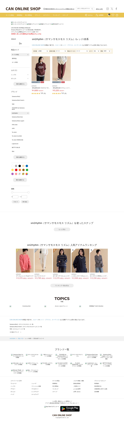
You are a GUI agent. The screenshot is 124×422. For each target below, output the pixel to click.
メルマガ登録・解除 (78, 380)
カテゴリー (46, 15)
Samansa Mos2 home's (18, 100)
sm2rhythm (15, 113)
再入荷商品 (28, 15)
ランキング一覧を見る (62, 285)
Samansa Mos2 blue (17, 117)
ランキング (56, 15)
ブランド (37, 15)
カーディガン (78, 45)
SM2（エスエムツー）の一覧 (17, 329)
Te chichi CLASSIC (17, 136)
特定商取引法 (97, 386)
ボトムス (13, 391)
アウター (13, 389)
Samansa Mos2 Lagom (18, 121)
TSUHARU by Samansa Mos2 (18, 108)
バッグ (12, 394)
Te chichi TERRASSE (17, 140)
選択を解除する (20, 84)
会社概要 (96, 391)
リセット (15, 201)
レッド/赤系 (28, 338)
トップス (13, 386)
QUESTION (117, 15)
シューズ (34, 383)
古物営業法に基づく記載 (100, 389)
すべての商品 (10, 15)
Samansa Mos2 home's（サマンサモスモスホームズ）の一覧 (26, 326)
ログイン (90, 15)
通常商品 (14, 58)
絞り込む (25, 201)
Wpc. (13, 151)
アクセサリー (35, 389)
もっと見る (62, 229)
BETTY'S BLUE (16, 147)
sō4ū (13, 128)
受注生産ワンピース (39, 338)
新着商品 (19, 15)
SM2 (13, 104)
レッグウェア (35, 391)
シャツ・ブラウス (67, 45)
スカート (58, 45)
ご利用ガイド (76, 386)
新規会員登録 (76, 383)
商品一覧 (20, 338)
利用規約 (96, 383)
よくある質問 (76, 389)
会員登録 (101, 15)
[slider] (12, 192)
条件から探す (99, 9)
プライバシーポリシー (100, 380)
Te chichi (14, 132)
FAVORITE (113, 15)
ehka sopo (14, 124)
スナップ (65, 15)
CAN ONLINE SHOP (38, 45)
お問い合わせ (76, 391)
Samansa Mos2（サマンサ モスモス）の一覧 (21, 324)
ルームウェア (35, 394)
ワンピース (13, 383)
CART (108, 14)
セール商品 (15, 62)
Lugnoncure (15, 143)
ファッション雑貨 (36, 386)
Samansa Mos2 (16, 96)
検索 (92, 8)
